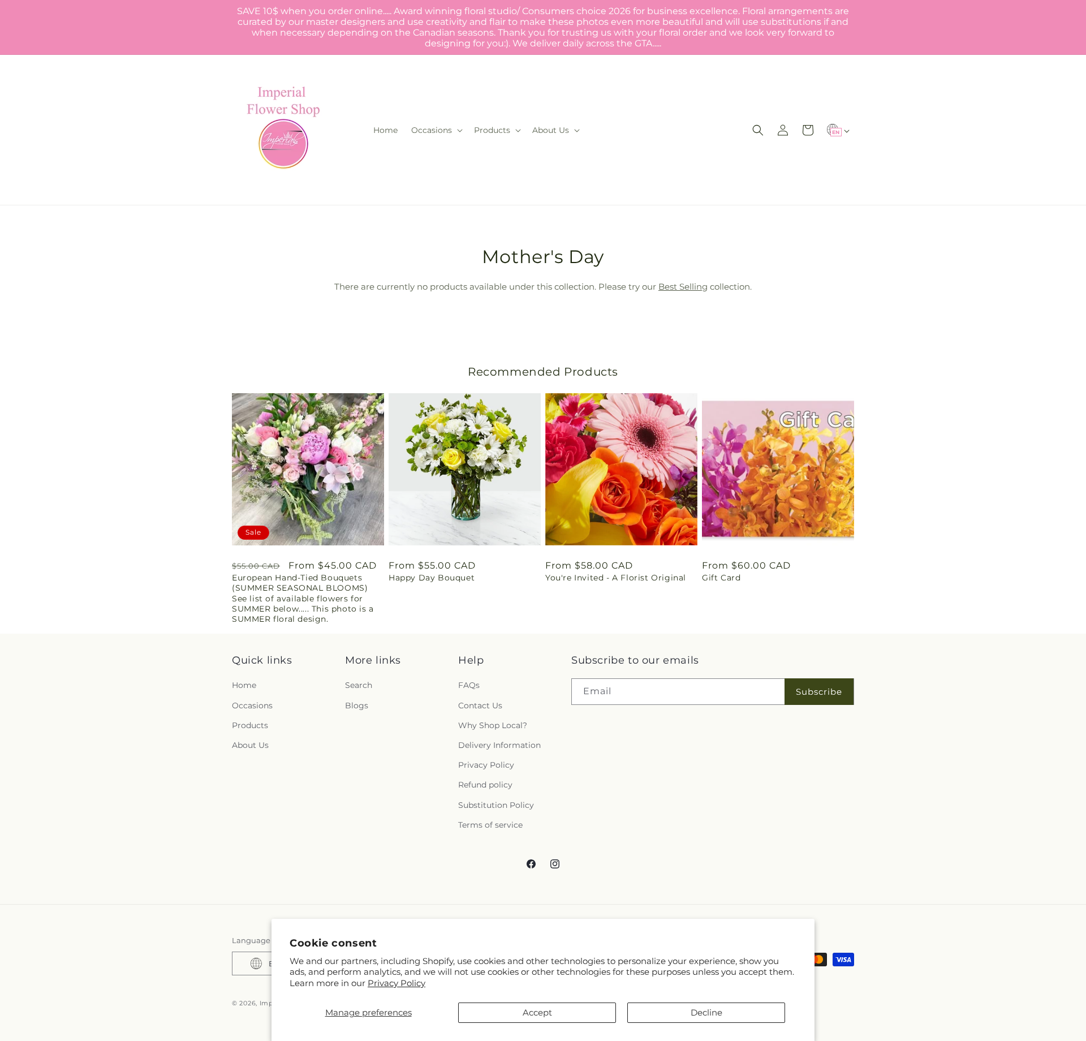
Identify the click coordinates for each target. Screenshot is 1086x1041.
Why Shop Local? (492, 725)
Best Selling (683, 286)
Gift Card (721, 578)
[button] (435, 130)
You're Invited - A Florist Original (615, 578)
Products (250, 725)
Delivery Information (499, 745)
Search (358, 685)
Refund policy (485, 785)
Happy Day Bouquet (432, 578)
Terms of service (490, 825)
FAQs (469, 685)
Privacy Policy (396, 983)
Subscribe (819, 691)
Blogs (356, 705)
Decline (706, 1012)
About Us (250, 745)
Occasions (252, 705)
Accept (537, 1012)
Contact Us (480, 705)
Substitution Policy (496, 805)
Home (244, 685)
